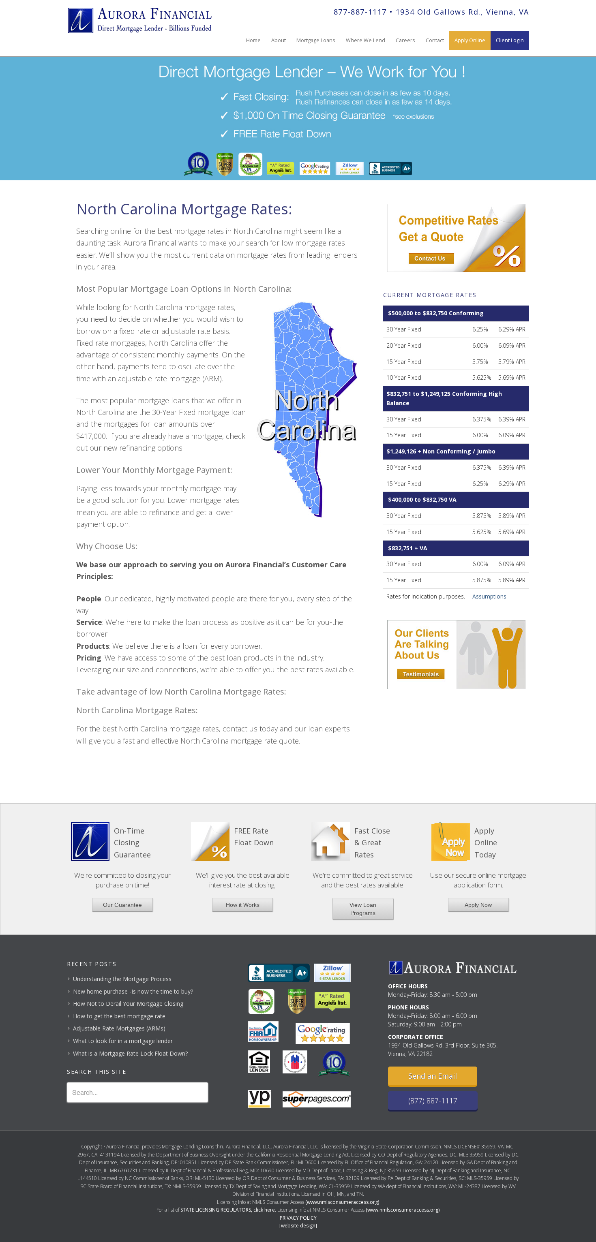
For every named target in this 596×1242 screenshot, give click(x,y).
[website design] (298, 1225)
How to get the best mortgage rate (119, 1016)
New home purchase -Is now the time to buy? (133, 991)
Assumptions (489, 596)
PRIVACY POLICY (298, 1217)
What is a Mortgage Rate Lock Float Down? (130, 1053)
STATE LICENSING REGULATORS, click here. (228, 1209)
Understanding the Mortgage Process (122, 979)
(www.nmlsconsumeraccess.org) (342, 1202)
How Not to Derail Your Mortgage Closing (128, 1003)
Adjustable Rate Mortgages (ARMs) (119, 1028)
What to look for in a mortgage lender (123, 1041)
